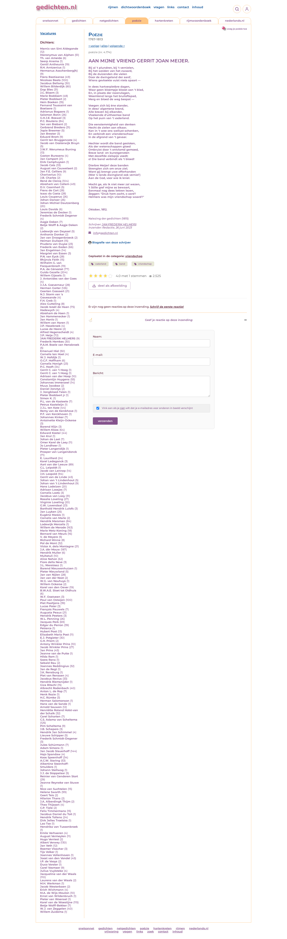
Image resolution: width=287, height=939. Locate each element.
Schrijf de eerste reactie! (167, 306)
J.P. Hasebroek (50, 325)
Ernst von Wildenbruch (56, 896)
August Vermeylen (53, 836)
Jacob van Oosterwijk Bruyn (59, 143)
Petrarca (45, 628)
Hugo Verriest (49, 839)
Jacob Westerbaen (53, 886)
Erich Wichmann (52, 889)
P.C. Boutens (49, 121)
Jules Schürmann (52, 744)
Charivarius (48, 174)
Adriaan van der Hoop (55, 376)
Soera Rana (48, 659)
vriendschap (133, 256)
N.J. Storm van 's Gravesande (51, 296)
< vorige (93, 45)
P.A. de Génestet (51, 269)
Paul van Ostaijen (52, 599)
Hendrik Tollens (51, 817)
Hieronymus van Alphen (57, 54)
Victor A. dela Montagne (57, 546)
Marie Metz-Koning (53, 530)
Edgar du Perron (51, 625)
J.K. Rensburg (49, 672)
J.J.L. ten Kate (49, 407)
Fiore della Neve (51, 562)
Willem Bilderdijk (52, 86)
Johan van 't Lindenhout (57, 480)
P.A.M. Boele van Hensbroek (59, 344)
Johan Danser (50, 199)
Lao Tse (45, 823)
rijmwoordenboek (199, 20)
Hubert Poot (48, 631)
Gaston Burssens (52, 155)
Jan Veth (46, 845)
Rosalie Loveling (51, 499)
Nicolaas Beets (50, 80)
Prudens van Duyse (53, 244)
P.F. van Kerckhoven (54, 414)
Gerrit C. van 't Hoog (54, 370)
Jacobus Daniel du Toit (56, 814)
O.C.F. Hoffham (50, 360)
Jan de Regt (48, 669)
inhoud (197, 7)
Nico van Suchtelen (53, 789)
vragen (159, 7)
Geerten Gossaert (52, 291)
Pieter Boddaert (51, 99)
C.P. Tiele (46, 807)
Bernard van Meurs (53, 533)
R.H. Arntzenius (51, 67)
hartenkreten (164, 20)
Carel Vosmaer (50, 867)
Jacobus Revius (51, 678)
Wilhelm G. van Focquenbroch (51, 264)
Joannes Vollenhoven (55, 855)
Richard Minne (50, 540)
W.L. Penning (49, 618)
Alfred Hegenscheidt (54, 332)
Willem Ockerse (51, 584)
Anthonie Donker (52, 234)
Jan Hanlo (47, 319)
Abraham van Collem (54, 184)
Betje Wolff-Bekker (53, 905)
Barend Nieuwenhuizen (57, 568)
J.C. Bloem (47, 92)
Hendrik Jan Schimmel (56, 732)
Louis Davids (49, 209)
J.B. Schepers (49, 729)
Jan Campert (49, 158)
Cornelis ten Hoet (52, 354)
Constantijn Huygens (55, 379)
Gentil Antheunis (52, 64)
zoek (150, 931)
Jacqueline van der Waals (58, 874)
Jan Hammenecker (53, 316)
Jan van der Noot (52, 577)
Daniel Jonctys (50, 388)
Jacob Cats (47, 165)
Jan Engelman (50, 250)
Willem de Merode (53, 527)
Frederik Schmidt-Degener (58, 738)
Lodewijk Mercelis (52, 524)
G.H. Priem (47, 640)
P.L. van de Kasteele (54, 401)
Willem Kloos (49, 429)
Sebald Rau (48, 663)
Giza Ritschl (48, 685)
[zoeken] (237, 9)
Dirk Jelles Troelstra (54, 820)
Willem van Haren (52, 322)
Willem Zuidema (51, 911)
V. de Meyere (49, 536)
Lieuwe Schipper (52, 735)
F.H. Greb (46, 300)
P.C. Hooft (47, 366)
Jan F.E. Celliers (51, 171)
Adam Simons (50, 748)
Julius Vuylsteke (51, 870)
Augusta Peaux (51, 612)
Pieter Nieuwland (52, 571)
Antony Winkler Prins (55, 644)
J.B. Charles (48, 177)
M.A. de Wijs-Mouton (54, 892)
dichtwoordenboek (136, 7)
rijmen (113, 7)
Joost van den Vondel (55, 858)
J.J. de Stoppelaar (52, 773)
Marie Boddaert (51, 95)
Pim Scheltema (50, 726)
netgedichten (109, 20)
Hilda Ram (47, 656)
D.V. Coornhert (50, 187)
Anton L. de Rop (51, 691)
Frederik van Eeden (53, 247)
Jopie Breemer (50, 130)
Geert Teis (47, 795)
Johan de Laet (50, 439)
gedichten (79, 20)
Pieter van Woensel (53, 899)
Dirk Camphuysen (52, 162)
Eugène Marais (50, 514)
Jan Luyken (48, 511)
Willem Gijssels (51, 275)
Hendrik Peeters (51, 615)
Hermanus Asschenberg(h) (59, 70)
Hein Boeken (49, 102)
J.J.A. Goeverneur (52, 284)
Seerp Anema (49, 61)
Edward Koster (50, 433)
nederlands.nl (234, 20)
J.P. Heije (46, 335)
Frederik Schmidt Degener (58, 215)
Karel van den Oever (54, 587)
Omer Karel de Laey (54, 442)
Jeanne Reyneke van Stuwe (59, 782)
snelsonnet (50, 20)
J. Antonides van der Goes (58, 278)
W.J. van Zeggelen (53, 908)
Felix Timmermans (53, 811)
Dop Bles (46, 89)
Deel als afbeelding (112, 286)
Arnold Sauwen (51, 707)
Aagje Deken (49, 221)
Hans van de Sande (53, 703)
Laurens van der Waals (56, 880)
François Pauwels (52, 609)
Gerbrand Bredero (52, 127)
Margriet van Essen (53, 253)
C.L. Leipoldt (48, 467)
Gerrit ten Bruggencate (56, 140)
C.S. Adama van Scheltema (58, 719)
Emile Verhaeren (51, 833)
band (122, 264)
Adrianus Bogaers (52, 111)
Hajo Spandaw (50, 754)
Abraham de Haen (53, 313)
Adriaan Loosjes (51, 489)
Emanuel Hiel (49, 351)
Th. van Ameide (51, 58)
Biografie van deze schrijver (111, 242)
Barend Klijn (49, 426)
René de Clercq (50, 181)
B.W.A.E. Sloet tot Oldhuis (58, 590)
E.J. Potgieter (49, 637)
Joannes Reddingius (54, 666)
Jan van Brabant (51, 124)
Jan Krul (46, 436)
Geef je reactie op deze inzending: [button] (169, 320)
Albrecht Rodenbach (54, 688)
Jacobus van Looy (52, 496)
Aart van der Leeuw (54, 464)
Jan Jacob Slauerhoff (55, 751)
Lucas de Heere (51, 329)
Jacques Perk (49, 622)
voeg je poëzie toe (237, 29)
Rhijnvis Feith (49, 259)
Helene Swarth (50, 792)
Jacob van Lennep (53, 470)
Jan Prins (46, 650)
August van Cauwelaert (56, 168)
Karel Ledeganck (52, 461)
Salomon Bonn (50, 114)
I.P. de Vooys (48, 861)
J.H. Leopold (48, 473)
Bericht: (98, 373)
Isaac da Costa (50, 193)
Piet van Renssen (52, 675)
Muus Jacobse (50, 385)
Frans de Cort (49, 190)
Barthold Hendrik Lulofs (57, 508)
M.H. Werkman (50, 883)
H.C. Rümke (48, 697)
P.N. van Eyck (49, 256)
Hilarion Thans (50, 798)
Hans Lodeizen (50, 486)
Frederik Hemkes (52, 341)
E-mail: (98, 354)
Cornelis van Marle (53, 518)
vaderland (100, 264)
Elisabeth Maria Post (54, 634)
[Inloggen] (247, 9)
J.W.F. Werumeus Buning (58, 149)
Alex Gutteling (50, 303)
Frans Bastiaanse (52, 77)
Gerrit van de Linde (53, 477)
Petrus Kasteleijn (52, 404)
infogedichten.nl (105, 233)
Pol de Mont (48, 543)
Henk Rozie (48, 694)
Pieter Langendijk (52, 448)
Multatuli (46, 555)
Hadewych (47, 310)
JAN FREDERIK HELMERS (57, 338)
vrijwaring (111, 931)
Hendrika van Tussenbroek (59, 826)
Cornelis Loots (50, 492)
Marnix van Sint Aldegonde (59, 48)
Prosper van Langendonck (58, 451)
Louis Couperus (51, 196)
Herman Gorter (50, 288)
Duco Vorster (49, 864)
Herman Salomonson (54, 700)
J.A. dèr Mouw (50, 549)
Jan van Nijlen (50, 574)
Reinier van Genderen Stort (59, 776)
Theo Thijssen (50, 804)
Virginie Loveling (52, 502)
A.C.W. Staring (50, 760)
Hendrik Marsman (52, 521)
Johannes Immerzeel (54, 382)
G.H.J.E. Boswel (51, 118)
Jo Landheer (49, 445)
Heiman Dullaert (51, 240)
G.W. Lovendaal (51, 505)
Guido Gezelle (50, 272)
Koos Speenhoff (51, 757)
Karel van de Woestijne (56, 902)
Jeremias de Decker (54, 212)
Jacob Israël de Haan (54, 307)
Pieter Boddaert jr (52, 395)
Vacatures (48, 33)
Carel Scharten (50, 716)
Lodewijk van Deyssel (55, 231)
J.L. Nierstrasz (49, 565)
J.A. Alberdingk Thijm (55, 801)
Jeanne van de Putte (54, 653)
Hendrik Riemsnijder (54, 681)
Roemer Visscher (51, 848)
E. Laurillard (48, 458)
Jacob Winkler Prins (54, 647)
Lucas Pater (48, 606)
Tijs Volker (47, 852)
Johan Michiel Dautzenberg (59, 203)
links (170, 7)
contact (183, 7)
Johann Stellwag (52, 770)
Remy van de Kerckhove (57, 410)
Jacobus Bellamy (52, 83)
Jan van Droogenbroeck (57, 237)
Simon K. (46, 398)
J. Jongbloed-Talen (53, 392)
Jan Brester (48, 133)
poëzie (136, 20)
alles (104, 45)
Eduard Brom (49, 136)
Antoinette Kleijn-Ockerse (58, 420)
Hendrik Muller (50, 552)
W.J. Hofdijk (48, 357)
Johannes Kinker (52, 417)
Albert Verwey (50, 842)
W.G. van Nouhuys (53, 581)
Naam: (97, 336)
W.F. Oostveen (50, 596)
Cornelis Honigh (51, 363)
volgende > (117, 45)
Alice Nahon (48, 559)
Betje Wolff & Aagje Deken (59, 225)
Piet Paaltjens (49, 603)
